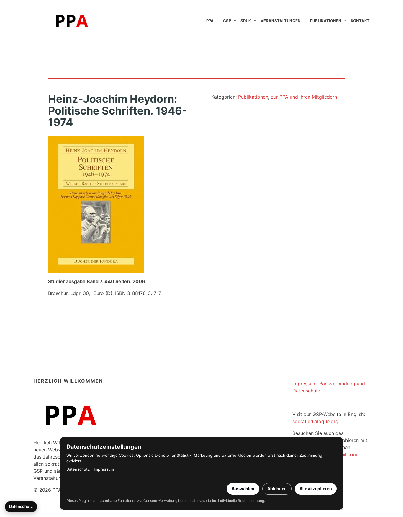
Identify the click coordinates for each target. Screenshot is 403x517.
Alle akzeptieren (315, 488)
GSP (227, 20)
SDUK (245, 20)
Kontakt (360, 20)
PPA (210, 20)
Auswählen (243, 488)
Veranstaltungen (281, 20)
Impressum (104, 469)
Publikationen (325, 20)
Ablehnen (277, 488)
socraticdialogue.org (315, 421)
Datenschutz (78, 469)
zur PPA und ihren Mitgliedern (304, 97)
